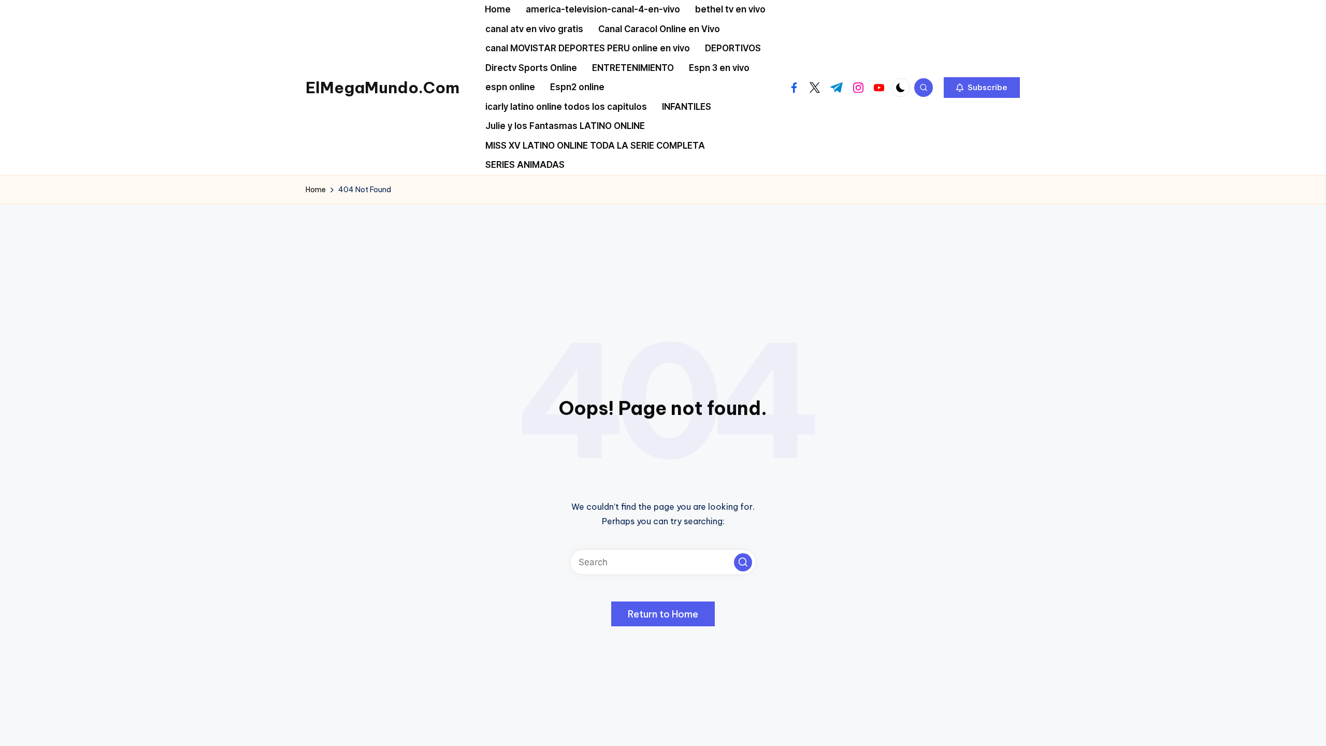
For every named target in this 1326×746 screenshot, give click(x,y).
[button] (981, 87)
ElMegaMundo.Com (382, 87)
